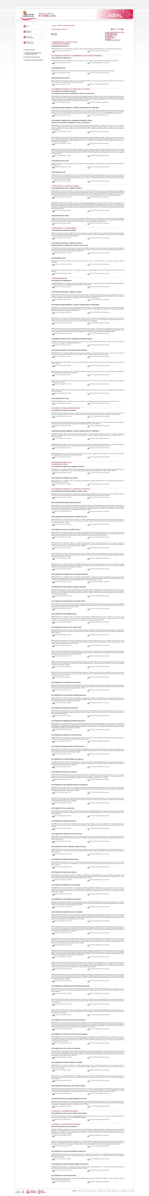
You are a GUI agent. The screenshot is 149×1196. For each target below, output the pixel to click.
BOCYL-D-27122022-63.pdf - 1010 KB (63, 802)
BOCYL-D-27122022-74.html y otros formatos (99, 944)
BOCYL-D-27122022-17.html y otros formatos (99, 264)
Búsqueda (28, 31)
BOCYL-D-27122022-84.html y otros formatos (99, 1069)
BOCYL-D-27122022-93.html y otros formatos (99, 1181)
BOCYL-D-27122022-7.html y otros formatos (99, 131)
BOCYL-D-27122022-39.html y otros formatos (99, 511)
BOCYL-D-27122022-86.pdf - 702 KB (63, 1093)
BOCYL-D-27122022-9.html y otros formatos (99, 155)
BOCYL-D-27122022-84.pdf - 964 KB (63, 1069)
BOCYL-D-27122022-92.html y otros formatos (99, 1170)
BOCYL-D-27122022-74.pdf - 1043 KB (63, 944)
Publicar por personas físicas (32, 57)
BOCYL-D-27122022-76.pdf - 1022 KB (63, 968)
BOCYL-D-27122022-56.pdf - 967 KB (63, 715)
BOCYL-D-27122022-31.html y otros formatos (99, 416)
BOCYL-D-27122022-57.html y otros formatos (99, 729)
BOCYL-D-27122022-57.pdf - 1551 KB (63, 729)
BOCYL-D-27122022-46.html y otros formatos (99, 595)
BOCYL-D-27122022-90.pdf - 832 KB (63, 1145)
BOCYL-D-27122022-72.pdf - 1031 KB (63, 920)
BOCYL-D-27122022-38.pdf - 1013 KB (63, 497)
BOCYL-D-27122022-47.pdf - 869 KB (63, 608)
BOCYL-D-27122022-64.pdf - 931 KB (63, 815)
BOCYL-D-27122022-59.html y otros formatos (99, 753)
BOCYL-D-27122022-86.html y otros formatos (99, 1093)
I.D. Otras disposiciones (110, 37)
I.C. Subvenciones (109, 36)
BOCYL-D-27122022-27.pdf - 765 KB (63, 374)
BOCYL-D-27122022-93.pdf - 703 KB (63, 1181)
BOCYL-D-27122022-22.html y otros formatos (99, 322)
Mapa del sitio (115, 1191)
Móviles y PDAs (92, 1191)
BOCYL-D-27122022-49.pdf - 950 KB (63, 634)
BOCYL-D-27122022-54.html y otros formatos (99, 689)
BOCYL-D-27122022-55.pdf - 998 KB (63, 702)
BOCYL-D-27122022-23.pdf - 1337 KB (63, 333)
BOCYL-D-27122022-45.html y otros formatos (99, 581)
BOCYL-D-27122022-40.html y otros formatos (99, 524)
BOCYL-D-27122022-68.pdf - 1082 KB (63, 866)
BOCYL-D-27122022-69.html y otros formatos (99, 879)
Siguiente (119, 28)
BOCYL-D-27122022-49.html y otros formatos (99, 634)
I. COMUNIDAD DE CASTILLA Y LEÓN (114, 32)
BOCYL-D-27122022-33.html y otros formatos (99, 438)
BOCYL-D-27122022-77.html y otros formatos (99, 980)
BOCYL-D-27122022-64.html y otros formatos (99, 815)
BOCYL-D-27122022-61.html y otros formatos (99, 779)
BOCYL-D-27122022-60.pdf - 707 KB (63, 766)
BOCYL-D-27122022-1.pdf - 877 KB (62, 50)
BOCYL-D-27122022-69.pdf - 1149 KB (63, 879)
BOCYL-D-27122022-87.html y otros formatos (99, 1106)
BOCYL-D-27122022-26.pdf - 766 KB (63, 365)
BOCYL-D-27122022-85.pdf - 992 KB (63, 1080)
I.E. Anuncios (108, 38)
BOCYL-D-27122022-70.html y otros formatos (99, 893)
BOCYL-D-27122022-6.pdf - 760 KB (62, 114)
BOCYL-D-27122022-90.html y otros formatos (99, 1145)
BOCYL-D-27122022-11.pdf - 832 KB (63, 180)
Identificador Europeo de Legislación (34, 60)
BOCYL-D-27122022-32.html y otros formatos (99, 425)
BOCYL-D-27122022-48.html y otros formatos (99, 621)
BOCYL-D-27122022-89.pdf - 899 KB (63, 1135)
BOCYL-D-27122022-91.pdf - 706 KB (63, 1158)
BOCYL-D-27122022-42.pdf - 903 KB (63, 547)
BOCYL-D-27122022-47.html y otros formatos (99, 608)
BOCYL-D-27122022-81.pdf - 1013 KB (63, 1028)
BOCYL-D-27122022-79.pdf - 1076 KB (63, 1003)
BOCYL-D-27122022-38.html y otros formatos (99, 497)
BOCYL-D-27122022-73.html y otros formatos (99, 932)
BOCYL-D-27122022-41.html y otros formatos (99, 536)
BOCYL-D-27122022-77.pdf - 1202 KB (63, 980)
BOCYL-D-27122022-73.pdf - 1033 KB (63, 932)
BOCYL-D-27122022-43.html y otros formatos (99, 558)
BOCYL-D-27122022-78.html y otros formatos (99, 993)
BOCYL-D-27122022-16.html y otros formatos (99, 252)
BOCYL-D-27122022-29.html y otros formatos (99, 393)
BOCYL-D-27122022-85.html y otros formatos (99, 1080)
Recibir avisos (29, 42)
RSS (75, 1191)
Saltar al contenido (6, 0)
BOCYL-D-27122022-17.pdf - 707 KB (63, 264)
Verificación (30, 37)
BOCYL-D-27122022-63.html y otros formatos (99, 802)
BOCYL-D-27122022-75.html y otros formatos (99, 956)
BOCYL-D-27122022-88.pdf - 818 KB (63, 1119)
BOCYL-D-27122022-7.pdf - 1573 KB (63, 131)
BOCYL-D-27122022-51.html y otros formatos (99, 655)
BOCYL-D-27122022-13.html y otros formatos (99, 210)
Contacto (109, 1191)
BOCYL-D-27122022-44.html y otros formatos (99, 568)
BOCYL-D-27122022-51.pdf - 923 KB (63, 655)
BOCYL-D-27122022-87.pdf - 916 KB (63, 1106)
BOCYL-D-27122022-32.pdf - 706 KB (63, 425)
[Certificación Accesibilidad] (20, 1193)
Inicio (54, 25)
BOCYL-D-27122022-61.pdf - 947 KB (63, 779)
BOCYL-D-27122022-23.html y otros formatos (99, 333)
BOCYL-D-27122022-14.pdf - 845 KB (63, 223)
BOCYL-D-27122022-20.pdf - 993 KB (63, 299)
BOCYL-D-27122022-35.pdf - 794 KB (63, 456)
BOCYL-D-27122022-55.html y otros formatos (99, 702)
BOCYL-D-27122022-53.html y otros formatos (99, 676)
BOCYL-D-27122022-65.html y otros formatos (99, 828)
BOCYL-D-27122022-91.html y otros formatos (99, 1158)
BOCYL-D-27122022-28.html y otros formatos (99, 383)
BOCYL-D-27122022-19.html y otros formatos (99, 286)
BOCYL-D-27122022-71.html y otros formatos (99, 906)
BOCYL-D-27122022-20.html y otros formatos (99, 299)
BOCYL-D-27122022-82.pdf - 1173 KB (63, 1042)
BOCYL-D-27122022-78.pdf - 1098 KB (63, 993)
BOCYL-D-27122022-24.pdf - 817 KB (63, 344)
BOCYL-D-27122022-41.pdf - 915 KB (63, 536)
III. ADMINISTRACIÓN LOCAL (112, 40)
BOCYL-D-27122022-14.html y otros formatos (99, 223)
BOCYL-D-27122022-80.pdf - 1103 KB (63, 1014)
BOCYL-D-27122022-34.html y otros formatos (99, 447)
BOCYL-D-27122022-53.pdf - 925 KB (63, 676)
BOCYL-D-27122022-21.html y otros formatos (99, 312)
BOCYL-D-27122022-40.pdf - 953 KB (63, 524)
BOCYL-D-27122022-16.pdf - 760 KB (63, 252)
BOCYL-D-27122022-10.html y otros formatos (99, 166)
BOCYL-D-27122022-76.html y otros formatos (99, 968)
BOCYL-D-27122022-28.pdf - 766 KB (63, 383)
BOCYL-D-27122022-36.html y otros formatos (99, 472)
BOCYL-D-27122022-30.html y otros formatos (99, 403)
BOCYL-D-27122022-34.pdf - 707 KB (63, 447)
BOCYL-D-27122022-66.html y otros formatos (99, 841)
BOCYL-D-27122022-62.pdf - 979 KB (63, 792)
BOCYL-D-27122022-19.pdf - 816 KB (63, 286)
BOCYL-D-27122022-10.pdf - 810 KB (63, 166)
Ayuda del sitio (101, 1191)
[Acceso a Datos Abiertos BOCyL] (42, 1193)
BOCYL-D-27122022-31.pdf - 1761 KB (63, 416)
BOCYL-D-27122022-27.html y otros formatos (99, 374)
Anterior (114, 28)
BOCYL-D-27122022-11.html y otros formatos (99, 180)
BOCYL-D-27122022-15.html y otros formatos (99, 237)
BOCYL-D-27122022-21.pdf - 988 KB (63, 312)
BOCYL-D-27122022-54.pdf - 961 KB (63, 689)
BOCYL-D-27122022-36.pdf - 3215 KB (63, 472)
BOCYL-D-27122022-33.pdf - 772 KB (63, 438)
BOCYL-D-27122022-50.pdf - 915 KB (63, 645)
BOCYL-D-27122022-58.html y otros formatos (99, 740)
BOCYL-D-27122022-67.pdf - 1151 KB (63, 853)
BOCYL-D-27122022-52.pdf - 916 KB (63, 666)
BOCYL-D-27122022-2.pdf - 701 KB (62, 62)
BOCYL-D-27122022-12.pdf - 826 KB (63, 196)
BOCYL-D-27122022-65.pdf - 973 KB (63, 828)
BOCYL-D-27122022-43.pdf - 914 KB (63, 558)
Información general (30, 49)
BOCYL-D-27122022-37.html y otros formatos (99, 483)
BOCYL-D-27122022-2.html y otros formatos (99, 62)
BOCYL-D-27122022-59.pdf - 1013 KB (63, 753)
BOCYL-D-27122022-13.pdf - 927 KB (63, 210)
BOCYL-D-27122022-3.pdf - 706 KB (62, 72)
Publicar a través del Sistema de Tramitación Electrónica (33, 53)
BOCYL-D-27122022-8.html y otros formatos (99, 143)
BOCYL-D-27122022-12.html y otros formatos (99, 196)
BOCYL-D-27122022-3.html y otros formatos (99, 72)
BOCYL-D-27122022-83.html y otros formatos (99, 1057)
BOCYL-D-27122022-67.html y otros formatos (99, 853)
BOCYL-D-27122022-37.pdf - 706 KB (63, 483)
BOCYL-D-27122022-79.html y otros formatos (99, 1003)
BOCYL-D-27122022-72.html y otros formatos (99, 920)
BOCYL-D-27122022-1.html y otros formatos (99, 50)
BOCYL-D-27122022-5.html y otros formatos (99, 102)
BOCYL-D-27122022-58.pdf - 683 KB (63, 740)
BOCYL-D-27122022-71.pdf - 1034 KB (63, 906)
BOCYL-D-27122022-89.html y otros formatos (99, 1135)
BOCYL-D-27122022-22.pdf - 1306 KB (63, 322)
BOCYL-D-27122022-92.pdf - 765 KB (63, 1170)
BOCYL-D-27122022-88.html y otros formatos (99, 1119)
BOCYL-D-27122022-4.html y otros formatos (99, 84)
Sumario (55, 34)
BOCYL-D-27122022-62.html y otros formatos (99, 792)
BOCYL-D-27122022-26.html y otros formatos (99, 365)
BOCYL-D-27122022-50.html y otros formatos (99, 645)
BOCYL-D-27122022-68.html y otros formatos (99, 866)
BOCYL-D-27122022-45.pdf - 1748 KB (63, 581)
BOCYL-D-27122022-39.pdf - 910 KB (63, 511)
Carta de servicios (82, 1191)
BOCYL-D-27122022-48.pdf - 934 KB (63, 621)
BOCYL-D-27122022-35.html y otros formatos (99, 456)
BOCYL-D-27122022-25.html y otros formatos (99, 356)
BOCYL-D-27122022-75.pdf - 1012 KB (63, 956)
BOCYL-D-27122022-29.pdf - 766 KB (63, 393)
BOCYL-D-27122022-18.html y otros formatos (99, 273)
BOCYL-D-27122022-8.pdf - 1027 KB (63, 143)
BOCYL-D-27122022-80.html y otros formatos (99, 1014)
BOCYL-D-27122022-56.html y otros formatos (99, 715)
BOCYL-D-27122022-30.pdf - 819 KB (63, 403)
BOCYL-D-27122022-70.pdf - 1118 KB (63, 893)
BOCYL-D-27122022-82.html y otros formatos (99, 1042)
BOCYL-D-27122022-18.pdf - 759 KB (63, 273)
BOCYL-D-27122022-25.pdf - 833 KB (63, 356)
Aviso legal (131, 1191)
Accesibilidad (124, 1191)
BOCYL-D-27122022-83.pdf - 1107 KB (63, 1057)
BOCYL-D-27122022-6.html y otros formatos (99, 114)
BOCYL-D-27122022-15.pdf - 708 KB (63, 237)
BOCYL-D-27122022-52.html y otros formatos (99, 666)
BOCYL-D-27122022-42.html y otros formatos (99, 547)
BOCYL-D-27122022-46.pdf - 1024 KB (63, 595)
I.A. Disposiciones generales (111, 33)
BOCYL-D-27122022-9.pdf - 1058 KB (63, 155)
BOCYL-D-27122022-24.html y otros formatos (99, 344)
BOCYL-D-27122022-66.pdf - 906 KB (63, 841)
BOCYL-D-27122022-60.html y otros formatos (99, 766)
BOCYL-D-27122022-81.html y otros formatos (99, 1028)
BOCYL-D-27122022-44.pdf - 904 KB (63, 568)
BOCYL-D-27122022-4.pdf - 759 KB (62, 84)
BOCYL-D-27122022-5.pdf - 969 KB (62, 102)
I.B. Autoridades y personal (111, 35)
